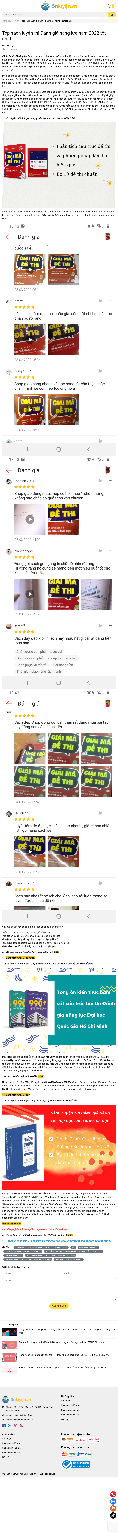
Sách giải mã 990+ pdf (13, 1255)
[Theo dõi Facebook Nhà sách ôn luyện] (4, 1425)
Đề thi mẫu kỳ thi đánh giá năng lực (68, 1259)
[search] (112, 14)
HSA (73, 1247)
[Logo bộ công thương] (75, 1464)
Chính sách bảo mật (70, 1410)
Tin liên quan (10, 1324)
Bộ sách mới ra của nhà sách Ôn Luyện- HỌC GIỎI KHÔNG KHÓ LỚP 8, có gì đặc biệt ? (62, 1367)
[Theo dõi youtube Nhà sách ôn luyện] (21, 1425)
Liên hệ (64, 1419)
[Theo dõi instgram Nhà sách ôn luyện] (15, 1425)
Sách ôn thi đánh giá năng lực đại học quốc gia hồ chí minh (27, 1259)
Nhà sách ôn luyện (30, 1474)
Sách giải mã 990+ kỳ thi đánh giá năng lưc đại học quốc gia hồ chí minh (73, 1251)
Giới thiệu (65, 1400)
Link (19, 1223)
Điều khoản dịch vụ (70, 1414)
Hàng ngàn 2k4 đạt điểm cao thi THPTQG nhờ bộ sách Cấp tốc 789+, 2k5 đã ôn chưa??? (64, 1355)
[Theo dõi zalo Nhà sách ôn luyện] (9, 1425)
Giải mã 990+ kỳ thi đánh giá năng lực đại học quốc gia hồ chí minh (41, 1247)
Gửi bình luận (59, 1305)
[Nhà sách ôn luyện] (67, 1440)
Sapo (54, 1474)
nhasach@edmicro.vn (22, 1419)
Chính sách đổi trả (70, 1405)
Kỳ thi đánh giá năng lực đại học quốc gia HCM (22, 1251)
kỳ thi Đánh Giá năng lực (88, 1247)
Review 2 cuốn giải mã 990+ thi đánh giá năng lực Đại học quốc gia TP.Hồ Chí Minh (61, 1342)
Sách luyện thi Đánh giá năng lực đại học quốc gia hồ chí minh (50, 1255)
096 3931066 (26, 1415)
